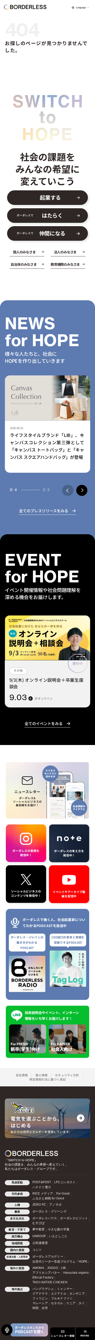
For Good (63, 1193)
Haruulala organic (76, 1272)
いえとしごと (58, 1236)
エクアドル (58, 1293)
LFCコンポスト (65, 1182)
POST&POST (41, 1182)
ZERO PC (39, 1204)
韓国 (35, 1308)
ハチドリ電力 (41, 1187)
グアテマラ (40, 1293)
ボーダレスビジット (74, 1218)
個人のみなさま (24, 252)
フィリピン (40, 1298)
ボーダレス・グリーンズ (49, 1211)
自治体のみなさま (23, 264)
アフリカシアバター (46, 1272)
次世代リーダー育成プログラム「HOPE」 (61, 1261)
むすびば (38, 1223)
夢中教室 (38, 1229)
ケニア (71, 1303)
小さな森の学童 (58, 1229)
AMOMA (38, 1268)
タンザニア (77, 1293)
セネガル (57, 1303)
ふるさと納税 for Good (48, 1198)
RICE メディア (42, 1193)
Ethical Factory (42, 1277)
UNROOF (39, 1236)
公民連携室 (40, 1243)
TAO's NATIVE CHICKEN (49, 1282)
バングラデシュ (43, 1289)
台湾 (45, 1308)
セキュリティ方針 (67, 1075)
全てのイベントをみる (44, 723)
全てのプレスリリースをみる (43, 510)
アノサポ (55, 1204)
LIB (63, 1268)
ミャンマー (64, 1289)
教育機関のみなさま (65, 264)
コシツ (37, 1250)
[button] (67, 490)
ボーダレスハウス (44, 1218)
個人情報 (41, 1075)
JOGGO (52, 1268)
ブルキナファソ (61, 1298)
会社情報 (22, 1075)
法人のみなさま (65, 252)
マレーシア (40, 1303)
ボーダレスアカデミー (47, 1256)
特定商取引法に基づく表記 (47, 1079)
